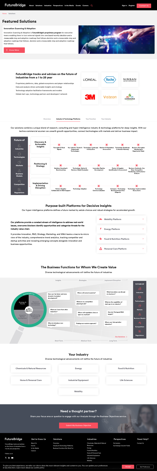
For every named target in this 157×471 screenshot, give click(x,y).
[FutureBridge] (15, 5)
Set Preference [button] (145, 467)
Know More (14, 50)
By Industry (116, 443)
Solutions (39, 5)
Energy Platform (112, 229)
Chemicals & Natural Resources (31, 368)
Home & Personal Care (31, 380)
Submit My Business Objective (78, 425)
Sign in (124, 5)
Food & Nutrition (126, 368)
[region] (109, 88)
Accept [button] (128, 467)
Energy (78, 368)
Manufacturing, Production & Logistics (35, 316)
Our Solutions (120, 337)
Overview (47, 119)
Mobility (78, 391)
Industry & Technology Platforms (68, 119)
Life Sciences (126, 380)
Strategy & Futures (22, 302)
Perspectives (58, 5)
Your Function (91, 119)
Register (132, 5)
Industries (47, 5)
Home (4, 13)
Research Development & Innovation (35, 303)
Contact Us (143, 6)
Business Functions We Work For (63, 448)
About (31, 5)
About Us (34, 443)
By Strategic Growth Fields (121, 445)
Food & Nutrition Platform (116, 239)
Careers (85, 5)
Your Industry (106, 119)
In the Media (69, 5)
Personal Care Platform (115, 249)
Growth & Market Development (22, 316)
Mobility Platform (112, 219)
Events (78, 5)
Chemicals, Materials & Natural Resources (96, 444)
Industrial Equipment (78, 380)
